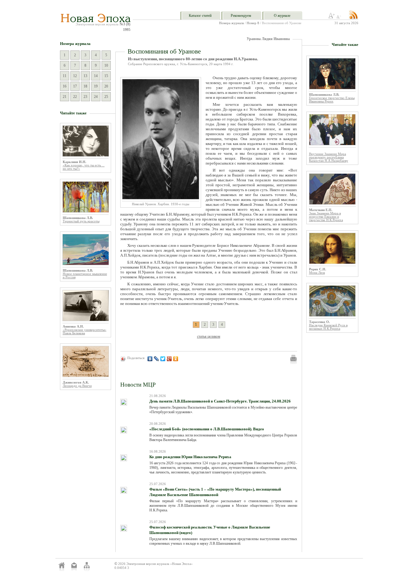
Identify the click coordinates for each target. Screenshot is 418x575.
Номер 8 (253, 23)
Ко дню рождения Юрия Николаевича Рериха (190, 456)
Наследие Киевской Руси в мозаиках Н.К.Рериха (328, 327)
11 (64, 76)
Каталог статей (200, 15)
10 (106, 65)
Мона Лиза (317, 272)
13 (85, 76)
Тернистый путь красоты (81, 221)
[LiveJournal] (156, 359)
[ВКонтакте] (150, 359)
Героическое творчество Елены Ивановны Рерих (332, 99)
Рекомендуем (241, 15)
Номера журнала (231, 23)
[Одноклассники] (176, 359)
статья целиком (208, 336)
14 (96, 76)
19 (96, 86)
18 (85, 86)
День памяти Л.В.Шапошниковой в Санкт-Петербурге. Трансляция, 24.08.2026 (220, 401)
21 (64, 97)
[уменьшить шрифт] (339, 17)
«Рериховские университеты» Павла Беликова (84, 331)
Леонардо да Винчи (77, 386)
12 (75, 76)
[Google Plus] (169, 359)
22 (75, 97)
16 (64, 86)
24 (96, 97)
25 (106, 97)
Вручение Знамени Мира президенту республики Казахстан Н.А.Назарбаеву (328, 157)
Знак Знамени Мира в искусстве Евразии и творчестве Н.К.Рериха (326, 217)
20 (106, 86)
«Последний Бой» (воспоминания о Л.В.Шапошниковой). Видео (206, 429)
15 (106, 76)
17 (75, 86)
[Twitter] (163, 359)
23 (85, 97)
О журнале (282, 15)
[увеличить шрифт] (331, 17)
